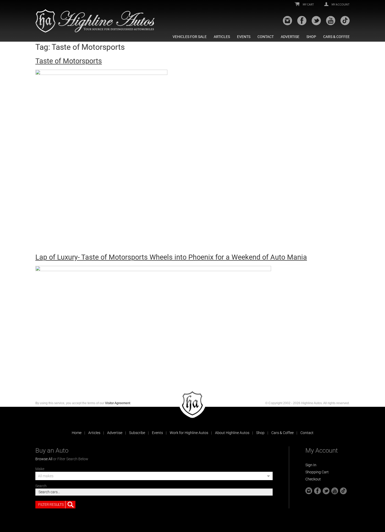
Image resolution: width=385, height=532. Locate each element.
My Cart (308, 4)
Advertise (290, 37)
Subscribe (137, 433)
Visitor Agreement (117, 403)
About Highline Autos (232, 433)
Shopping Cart (317, 472)
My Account (340, 4)
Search (41, 486)
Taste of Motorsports (68, 61)
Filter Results (50, 504)
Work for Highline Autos (189, 433)
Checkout (313, 479)
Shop (311, 37)
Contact (265, 37)
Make (39, 469)
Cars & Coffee (336, 37)
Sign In (310, 465)
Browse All (43, 459)
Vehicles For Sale (190, 37)
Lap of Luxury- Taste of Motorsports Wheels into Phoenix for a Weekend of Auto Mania (171, 257)
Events (243, 37)
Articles (222, 37)
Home (76, 433)
